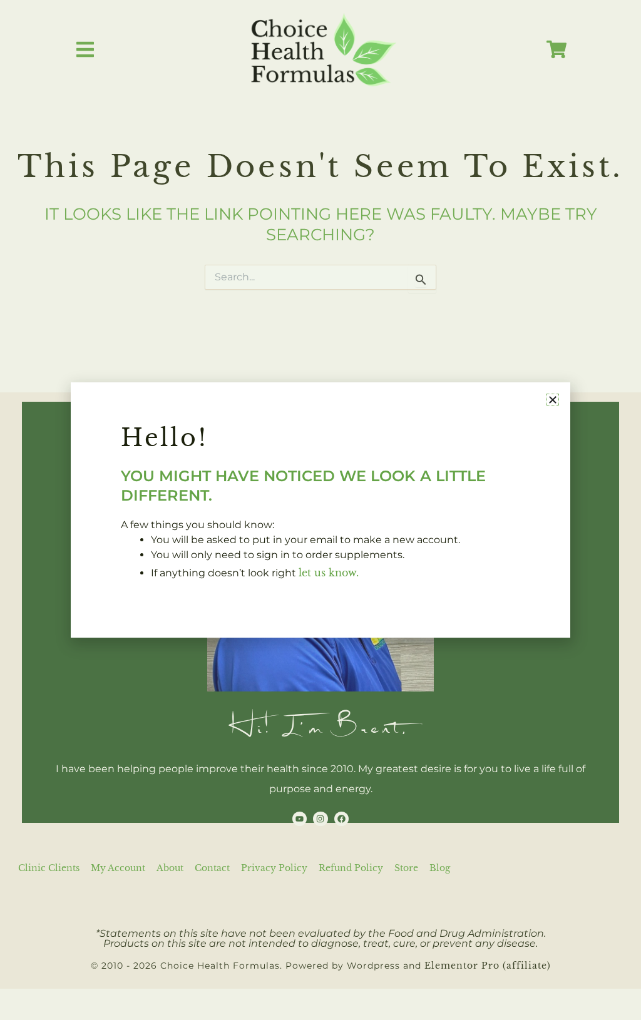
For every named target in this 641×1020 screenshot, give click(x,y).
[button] (553, 400)
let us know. (329, 572)
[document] (320, 510)
